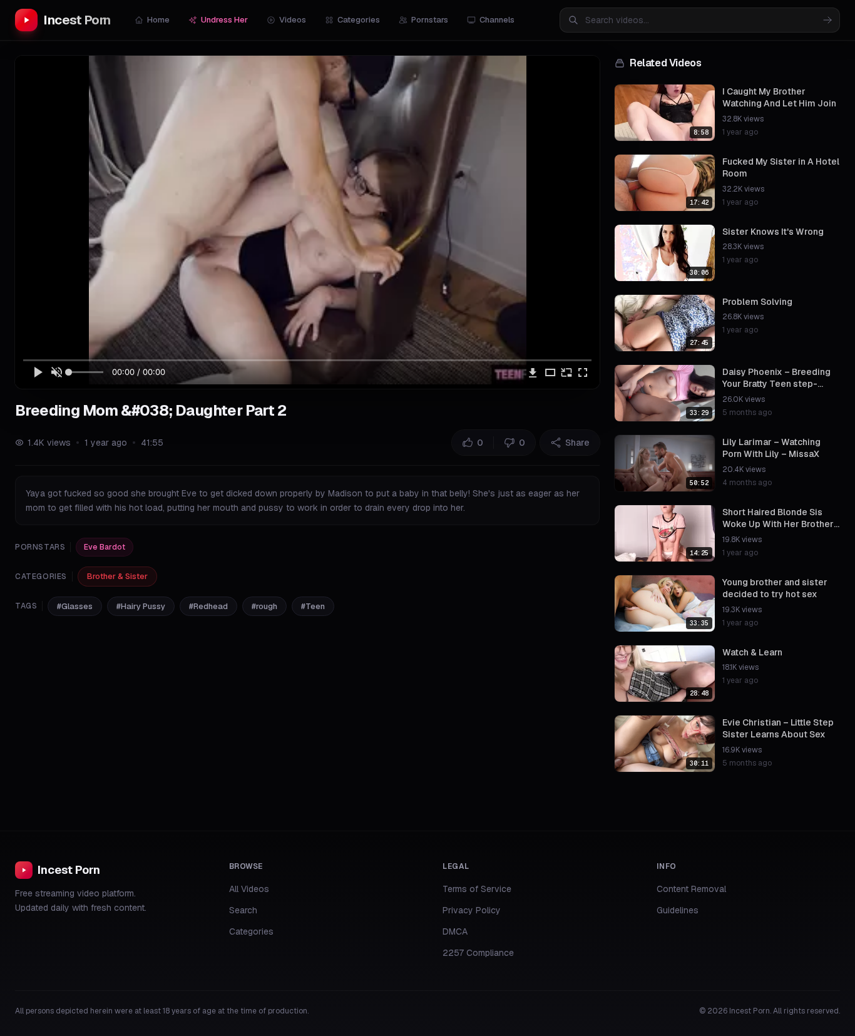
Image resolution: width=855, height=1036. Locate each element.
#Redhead (208, 606)
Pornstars (429, 19)
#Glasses (75, 606)
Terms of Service (477, 889)
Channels (497, 19)
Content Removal (691, 889)
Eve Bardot (104, 547)
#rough (264, 606)
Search (243, 910)
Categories (358, 19)
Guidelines (678, 910)
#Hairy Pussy (140, 606)
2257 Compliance (478, 952)
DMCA (455, 931)
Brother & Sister (117, 576)
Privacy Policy (472, 910)
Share (577, 442)
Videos (292, 19)
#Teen (313, 606)
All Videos (249, 889)
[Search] (827, 20)
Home (158, 19)
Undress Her (224, 19)
